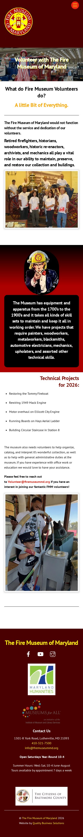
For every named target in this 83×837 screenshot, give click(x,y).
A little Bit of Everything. (41, 104)
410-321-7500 (41, 743)
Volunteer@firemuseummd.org (29, 482)
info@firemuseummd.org (41, 748)
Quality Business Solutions (48, 823)
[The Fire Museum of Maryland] (18, 37)
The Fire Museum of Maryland (39, 818)
